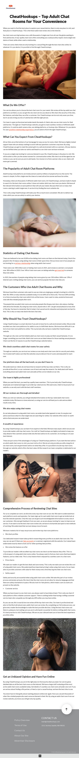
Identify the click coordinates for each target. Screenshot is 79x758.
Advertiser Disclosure (24, 740)
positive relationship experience (21, 130)
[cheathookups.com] (10, 7)
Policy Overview (22, 720)
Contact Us (19, 730)
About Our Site (21, 735)
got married (59, 270)
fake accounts (28, 541)
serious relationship (22, 263)
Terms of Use (20, 725)
